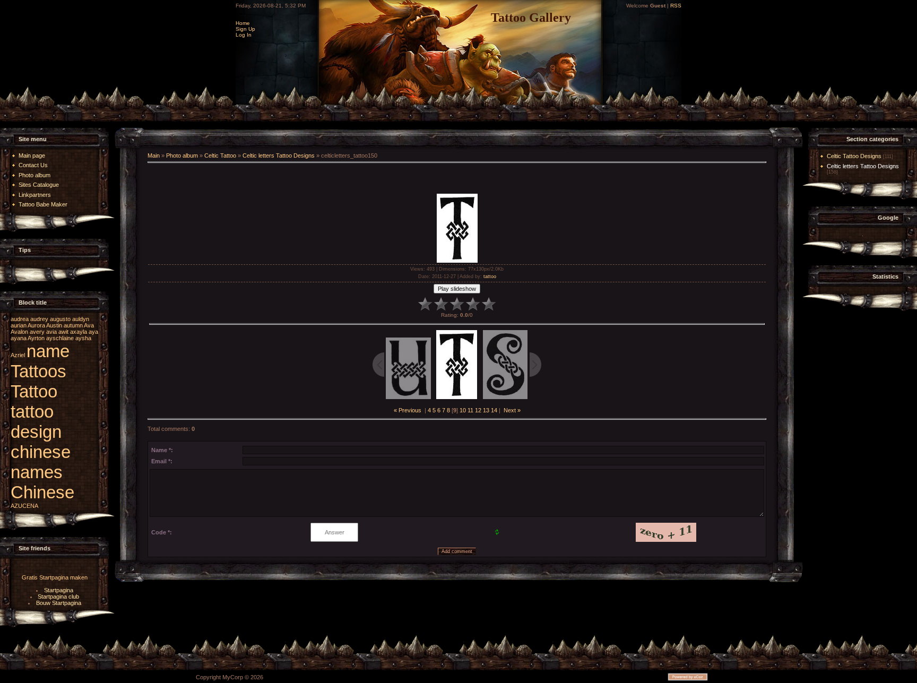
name (48, 351)
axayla (78, 331)
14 (494, 410)
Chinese (42, 492)
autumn (73, 325)
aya (93, 331)
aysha (83, 338)
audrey (39, 319)
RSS (675, 5)
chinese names (41, 462)
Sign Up (245, 29)
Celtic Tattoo (220, 155)
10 (463, 410)
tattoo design (36, 422)
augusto (60, 319)
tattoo (489, 276)
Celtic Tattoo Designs (854, 156)
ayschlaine (60, 338)
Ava (89, 325)
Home (243, 23)
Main (154, 155)
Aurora (36, 325)
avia (51, 331)
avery (37, 331)
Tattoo (34, 391)
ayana (19, 338)
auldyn (80, 319)
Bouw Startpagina (58, 603)
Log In (244, 35)
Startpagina (58, 590)
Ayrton (36, 338)
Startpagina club (58, 596)
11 (470, 410)
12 (478, 410)
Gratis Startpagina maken (55, 577)
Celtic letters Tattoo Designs (279, 155)
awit (63, 331)
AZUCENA (24, 506)
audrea (20, 319)
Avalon (19, 331)
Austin (54, 325)
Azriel (18, 355)
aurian (19, 325)
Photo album (182, 155)
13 (486, 410)
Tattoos (38, 371)
